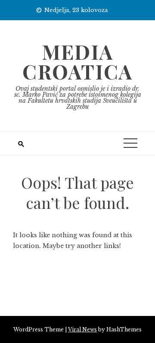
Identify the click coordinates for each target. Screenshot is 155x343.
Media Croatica (77, 61)
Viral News (82, 329)
